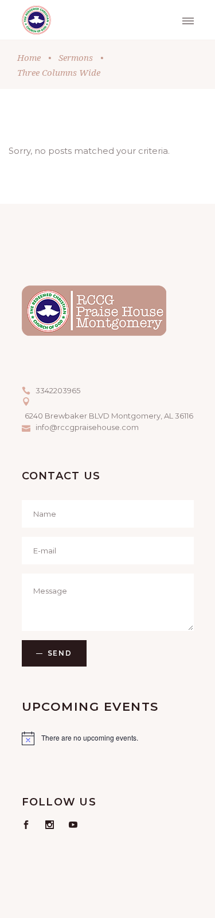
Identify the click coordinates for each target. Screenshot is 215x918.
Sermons (75, 57)
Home (29, 57)
